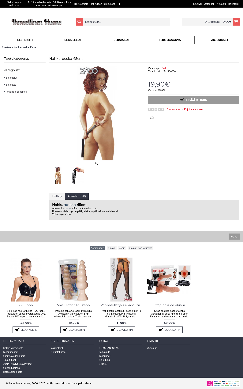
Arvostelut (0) (77, 196)
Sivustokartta (58, 352)
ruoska (69, 205)
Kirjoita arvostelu (193, 109)
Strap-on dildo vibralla (169, 305)
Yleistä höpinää (11, 367)
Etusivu (103, 363)
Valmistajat (57, 348)
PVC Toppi (25, 305)
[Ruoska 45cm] (59, 174)
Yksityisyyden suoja (14, 356)
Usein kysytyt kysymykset (17, 363)
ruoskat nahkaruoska (140, 248)
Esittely (57, 196)
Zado (164, 68)
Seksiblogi (104, 360)
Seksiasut (11, 84)
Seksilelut (11, 77)
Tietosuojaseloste (12, 371)
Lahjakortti (104, 352)
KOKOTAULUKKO (109, 348)
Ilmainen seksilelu (16, 91)
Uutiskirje (152, 348)
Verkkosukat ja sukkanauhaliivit (122, 305)
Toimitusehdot (10, 352)
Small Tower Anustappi (73, 305)
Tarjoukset (104, 356)
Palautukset (9, 360)
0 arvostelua (173, 109)
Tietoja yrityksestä (13, 348)
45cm (122, 248)
